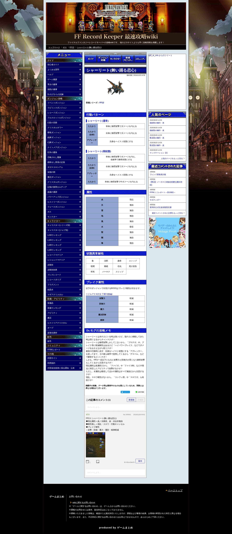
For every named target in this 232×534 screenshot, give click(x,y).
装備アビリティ (128, 59)
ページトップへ (154, 254)
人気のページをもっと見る (172, 158)
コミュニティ (140, 59)
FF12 (101, 103)
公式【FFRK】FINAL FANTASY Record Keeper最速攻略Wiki (116, 37)
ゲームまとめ (125, 527)
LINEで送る (140, 392)
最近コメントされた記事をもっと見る (167, 213)
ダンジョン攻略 (103, 59)
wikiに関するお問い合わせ (83, 502)
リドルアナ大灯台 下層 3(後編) (99, 294)
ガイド (90, 59)
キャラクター (115, 59)
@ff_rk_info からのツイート (160, 55)
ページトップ (175, 490)
